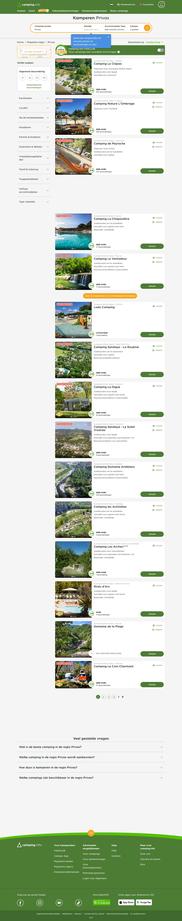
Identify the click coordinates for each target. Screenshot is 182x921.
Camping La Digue (107, 386)
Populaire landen (63, 861)
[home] (29, 844)
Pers (142, 864)
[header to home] (28, 4)
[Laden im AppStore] (126, 902)
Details (152, 91)
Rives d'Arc (102, 586)
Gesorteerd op (136, 42)
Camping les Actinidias (110, 506)
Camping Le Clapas (108, 63)
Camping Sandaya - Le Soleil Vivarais (114, 428)
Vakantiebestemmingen (65, 10)
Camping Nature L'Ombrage (114, 103)
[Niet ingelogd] (161, 4)
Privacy (78, 914)
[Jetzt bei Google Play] (144, 902)
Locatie (159, 62)
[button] (57, 28)
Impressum (67, 914)
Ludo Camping (104, 307)
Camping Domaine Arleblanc (114, 466)
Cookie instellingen (94, 914)
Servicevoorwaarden (117, 914)
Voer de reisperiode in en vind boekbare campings (110, 296)
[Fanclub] (43, 10)
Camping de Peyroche (109, 143)
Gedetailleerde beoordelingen (34, 86)
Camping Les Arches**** (111, 546)
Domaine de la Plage (108, 626)
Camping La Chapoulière (111, 218)
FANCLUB (59, 850)
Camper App (61, 855)
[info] (118, 52)
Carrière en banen (150, 859)
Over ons (145, 853)
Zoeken (21, 10)
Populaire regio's (63, 866)
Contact (116, 855)
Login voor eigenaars (95, 878)
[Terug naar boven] (91, 833)
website (158, 107)
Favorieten (148, 4)
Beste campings (119, 10)
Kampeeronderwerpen (94, 10)
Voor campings (91, 853)
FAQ (114, 850)
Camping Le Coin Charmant (114, 666)
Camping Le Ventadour (110, 258)
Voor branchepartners (92, 866)
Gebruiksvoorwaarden (48, 914)
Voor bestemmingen (94, 859)
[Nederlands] (111, 4)
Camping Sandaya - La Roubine (116, 347)
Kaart (32, 10)
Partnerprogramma (94, 873)
